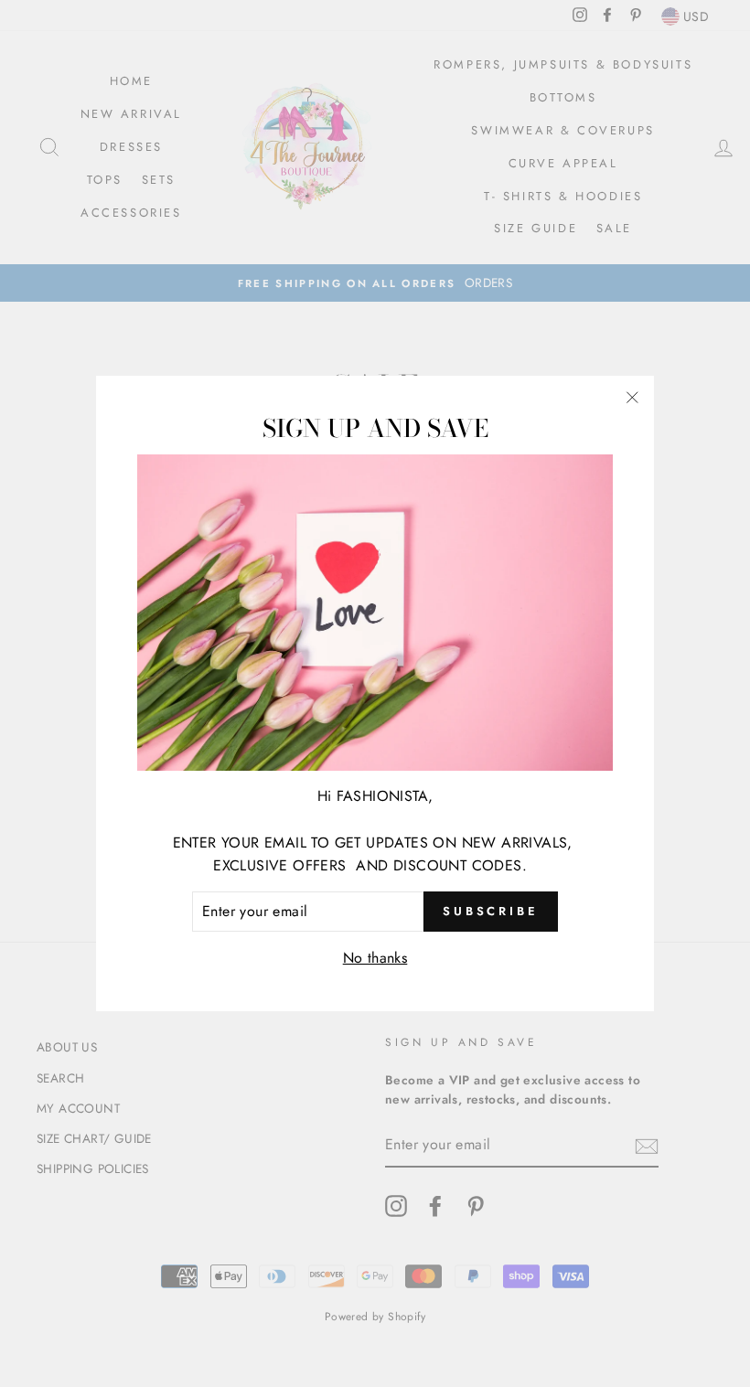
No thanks (375, 957)
